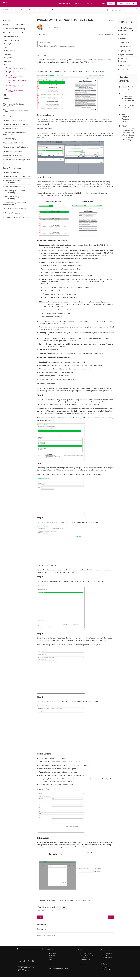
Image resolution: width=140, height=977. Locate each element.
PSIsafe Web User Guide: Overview (15, 91)
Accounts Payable (85, 953)
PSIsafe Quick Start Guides (12, 155)
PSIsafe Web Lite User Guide (16, 68)
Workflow (7, 54)
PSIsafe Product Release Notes (14, 24)
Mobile (6, 95)
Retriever (8, 61)
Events (51, 962)
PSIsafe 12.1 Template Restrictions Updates (126, 117)
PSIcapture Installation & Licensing (15, 124)
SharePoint (83, 964)
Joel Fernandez (49, 26)
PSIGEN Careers (53, 964)
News (50, 960)
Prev (40, 917)
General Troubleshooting (12, 168)
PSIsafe (24, 10)
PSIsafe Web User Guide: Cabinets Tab (15, 72)
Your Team (52, 955)
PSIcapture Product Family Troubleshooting (12, 181)
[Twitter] (24, 961)
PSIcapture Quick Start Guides (13, 143)
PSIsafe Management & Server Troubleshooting (14, 192)
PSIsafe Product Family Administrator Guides (16, 111)
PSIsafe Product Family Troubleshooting (11, 198)
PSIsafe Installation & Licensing (14, 29)
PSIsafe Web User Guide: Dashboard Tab (15, 86)
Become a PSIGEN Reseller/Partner (58, 968)
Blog (103, 3)
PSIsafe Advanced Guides (12, 164)
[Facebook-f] (28, 961)
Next (111, 917)
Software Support (65, 3)
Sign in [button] (111, 3)
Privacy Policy (107, 969)
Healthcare (83, 957)
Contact (51, 966)
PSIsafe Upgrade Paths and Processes (128, 107)
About (88, 3)
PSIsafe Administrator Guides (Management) (13, 105)
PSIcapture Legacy (9, 139)
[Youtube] (32, 961)
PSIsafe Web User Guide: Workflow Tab (15, 76)
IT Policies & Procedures (11, 213)
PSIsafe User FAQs (11, 37)
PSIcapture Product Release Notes (15, 120)
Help (96, 3)
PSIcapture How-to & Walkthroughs (15, 147)
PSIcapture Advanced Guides (13, 151)
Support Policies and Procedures (14, 209)
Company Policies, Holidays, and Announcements (14, 204)
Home (7, 20)
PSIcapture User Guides (11, 128)
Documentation (107, 953)
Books (6, 98)
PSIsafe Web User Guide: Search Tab (18, 81)
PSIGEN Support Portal (11, 10)
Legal (81, 962)
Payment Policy (107, 967)
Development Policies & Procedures (15, 217)
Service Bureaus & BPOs (87, 955)
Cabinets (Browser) (11, 40)
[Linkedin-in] (20, 961)
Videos (105, 955)
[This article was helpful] (58, 908)
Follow (111, 20)
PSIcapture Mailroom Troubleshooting (17, 176)
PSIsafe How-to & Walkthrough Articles (17, 160)
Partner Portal (107, 957)
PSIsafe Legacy (8, 116)
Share (6, 47)
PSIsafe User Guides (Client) (39, 10)
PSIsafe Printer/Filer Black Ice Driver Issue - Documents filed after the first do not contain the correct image (128, 133)
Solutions (78, 3)
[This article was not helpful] (64, 908)
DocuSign (7, 44)
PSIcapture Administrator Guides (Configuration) (14, 134)
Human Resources (85, 960)
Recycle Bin (8, 58)
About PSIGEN (52, 953)
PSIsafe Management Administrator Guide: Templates (128, 97)
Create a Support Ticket (127, 3)
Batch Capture (9, 51)
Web (53, 10)
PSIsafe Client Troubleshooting (14, 187)
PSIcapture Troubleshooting (13, 172)
